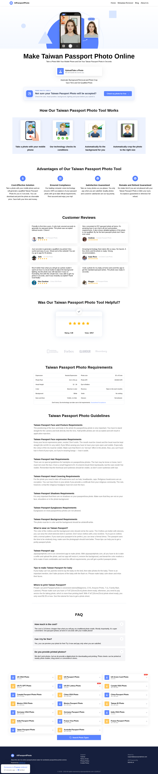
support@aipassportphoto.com (137, 757)
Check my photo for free (118, 94)
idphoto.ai (22, 762)
